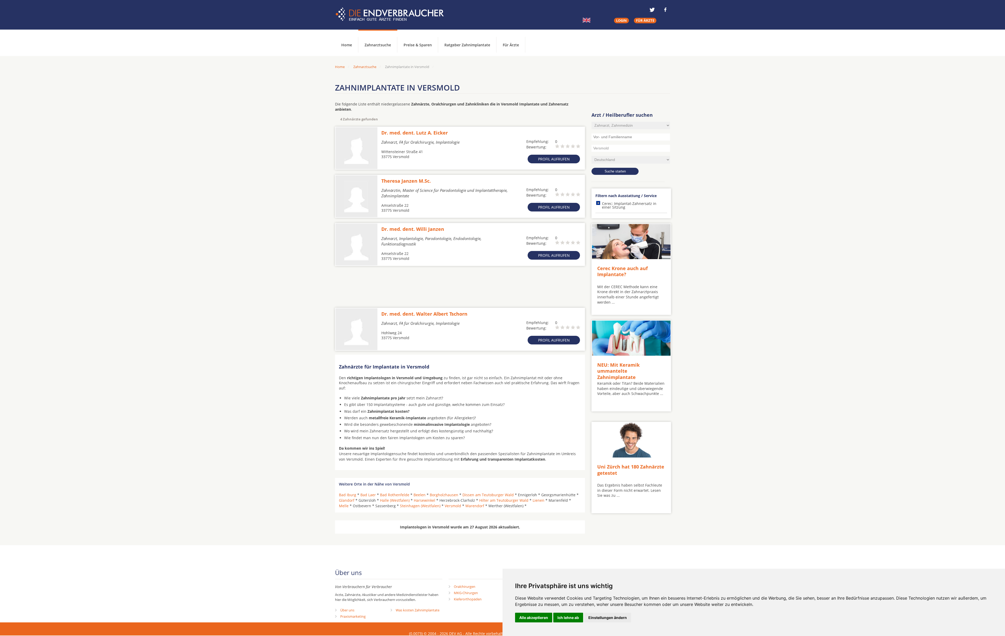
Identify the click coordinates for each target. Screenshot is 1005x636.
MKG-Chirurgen (466, 592)
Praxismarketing (353, 616)
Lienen (538, 500)
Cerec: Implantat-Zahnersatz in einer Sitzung (629, 205)
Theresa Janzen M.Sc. (406, 181)
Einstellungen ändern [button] (607, 617)
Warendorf (474, 505)
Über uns (347, 610)
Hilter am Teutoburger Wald (503, 500)
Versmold (453, 505)
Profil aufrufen (554, 159)
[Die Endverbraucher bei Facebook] (665, 9)
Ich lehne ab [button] (568, 617)
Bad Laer (368, 494)
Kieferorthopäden (468, 599)
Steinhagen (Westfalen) (420, 505)
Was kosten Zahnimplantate (417, 610)
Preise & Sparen (418, 44)
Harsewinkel (424, 500)
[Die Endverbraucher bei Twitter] (652, 9)
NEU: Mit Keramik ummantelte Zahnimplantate (618, 371)
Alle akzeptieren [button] (533, 617)
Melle (344, 505)
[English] (586, 20)
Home (340, 66)
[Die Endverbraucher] (393, 14)
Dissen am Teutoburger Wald (488, 494)
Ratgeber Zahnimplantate (467, 44)
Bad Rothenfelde (394, 494)
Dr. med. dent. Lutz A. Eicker (414, 133)
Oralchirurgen (464, 586)
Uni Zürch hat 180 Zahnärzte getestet (630, 470)
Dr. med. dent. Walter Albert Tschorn (424, 314)
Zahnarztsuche (378, 44)
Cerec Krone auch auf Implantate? (622, 271)
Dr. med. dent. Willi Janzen (412, 229)
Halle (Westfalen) (395, 500)
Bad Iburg (347, 494)
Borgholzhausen (444, 494)
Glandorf (346, 500)
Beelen (420, 494)
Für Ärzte (511, 44)
